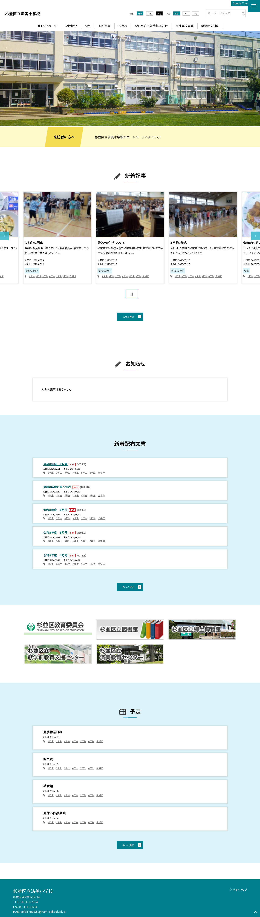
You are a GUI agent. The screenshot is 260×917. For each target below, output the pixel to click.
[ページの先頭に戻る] (255, 912)
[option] (130, 78)
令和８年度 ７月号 (55, 464)
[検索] (242, 13)
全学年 (73, 276)
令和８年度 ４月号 (55, 555)
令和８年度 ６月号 (55, 509)
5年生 (59, 276)
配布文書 (105, 26)
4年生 (52, 276)
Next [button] (255, 236)
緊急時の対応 (210, 26)
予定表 (122, 26)
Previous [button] (4, 236)
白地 (150, 13)
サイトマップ (239, 889)
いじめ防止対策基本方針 (151, 26)
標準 (176, 13)
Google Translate (243, 3)
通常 (140, 13)
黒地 (159, 13)
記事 (88, 26)
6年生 (65, 276)
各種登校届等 (184, 26)
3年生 (45, 276)
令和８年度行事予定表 (57, 487)
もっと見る (128, 316)
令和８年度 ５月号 (55, 532)
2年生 (39, 276)
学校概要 (71, 26)
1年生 (32, 276)
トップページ (49, 26)
